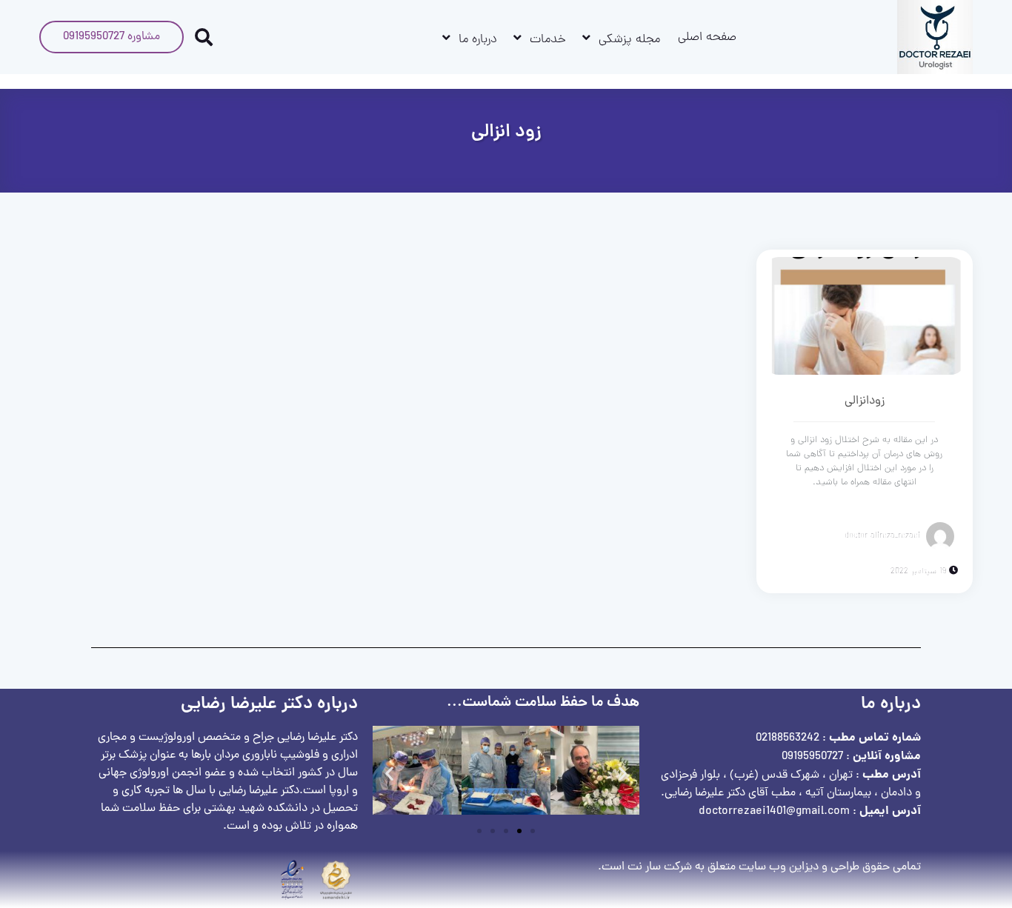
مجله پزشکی (629, 40)
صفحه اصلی (707, 37)
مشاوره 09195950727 (111, 37)
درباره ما (478, 40)
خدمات (548, 40)
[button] (389, 773)
